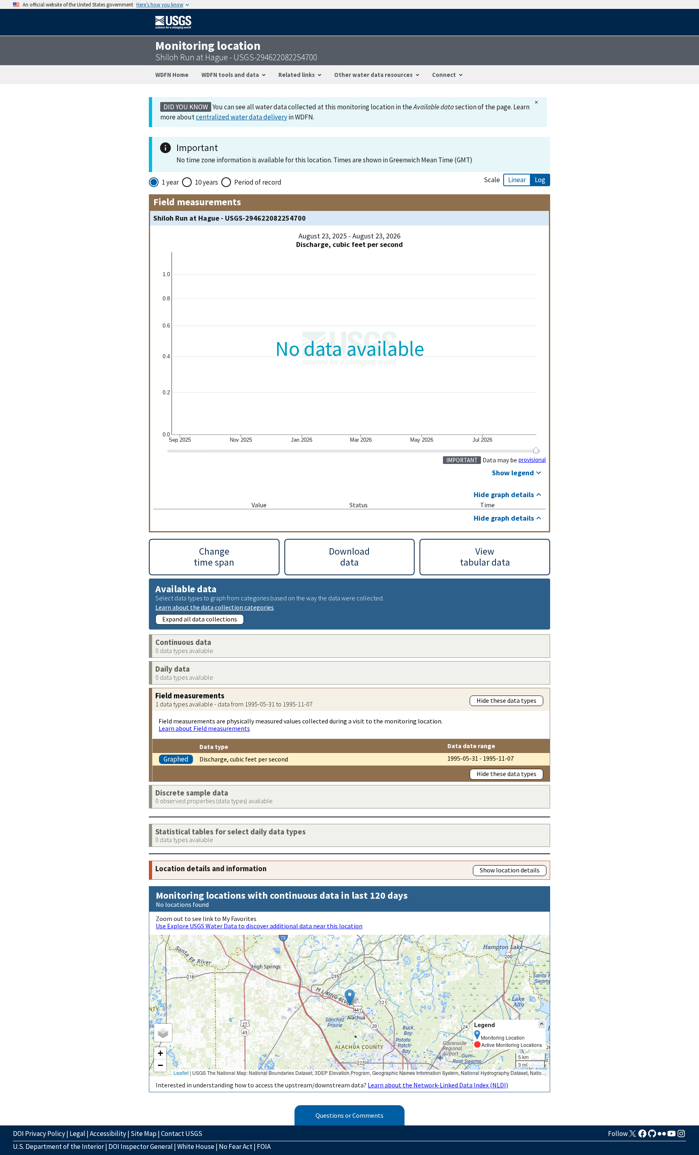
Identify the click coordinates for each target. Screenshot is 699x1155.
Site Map (144, 1133)
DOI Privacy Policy (39, 1133)
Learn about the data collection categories (214, 607)
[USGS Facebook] (642, 1136)
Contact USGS (181, 1133)
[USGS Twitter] (633, 1136)
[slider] (536, 450)
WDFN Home (172, 75)
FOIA (264, 1146)
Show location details (510, 870)
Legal (77, 1133)
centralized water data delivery (241, 117)
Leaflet (181, 1072)
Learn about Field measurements (204, 728)
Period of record (258, 182)
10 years (206, 182)
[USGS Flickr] (662, 1136)
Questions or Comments (349, 1115)
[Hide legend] (541, 1024)
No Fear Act (235, 1146)
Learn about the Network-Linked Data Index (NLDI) (438, 1085)
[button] (350, 997)
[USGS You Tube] (671, 1136)
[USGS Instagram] (681, 1136)
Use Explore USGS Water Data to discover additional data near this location (259, 926)
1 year (170, 182)
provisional (532, 460)
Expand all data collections (199, 619)
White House (195, 1146)
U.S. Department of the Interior (58, 1146)
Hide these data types (506, 700)
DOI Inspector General (140, 1146)
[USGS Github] (652, 1136)
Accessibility (108, 1133)
